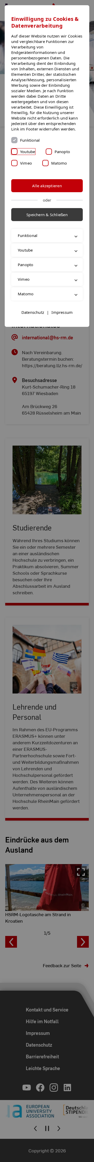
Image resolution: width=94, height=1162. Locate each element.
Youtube (27, 151)
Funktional (30, 140)
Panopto (62, 151)
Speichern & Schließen (47, 214)
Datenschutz (32, 334)
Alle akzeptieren (47, 185)
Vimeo (26, 163)
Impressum (62, 334)
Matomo (59, 163)
